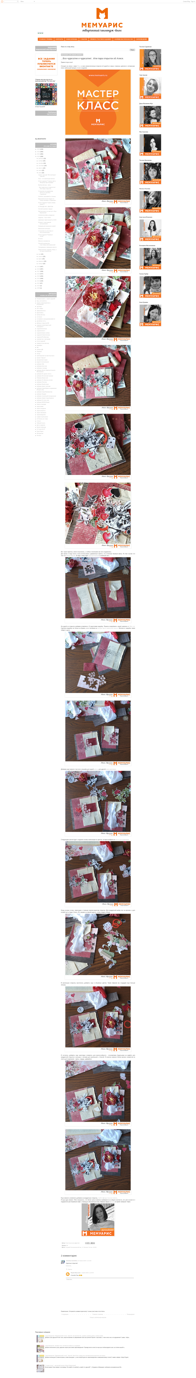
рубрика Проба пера (43, 384)
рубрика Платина (42, 382)
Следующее (64, 1314)
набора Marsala (70, 555)
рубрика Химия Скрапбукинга (45, 398)
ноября (40, 161)
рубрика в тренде (42, 368)
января (40, 263)
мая (39, 254)
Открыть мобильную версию (98, 1317)
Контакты (59, 39)
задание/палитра (42, 328)
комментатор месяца (43, 343)
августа (40, 168)
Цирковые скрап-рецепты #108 (47, 220)
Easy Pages (40, 431)
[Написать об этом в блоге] (88, 1243)
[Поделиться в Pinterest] (94, 1243)
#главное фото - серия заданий (46, 298)
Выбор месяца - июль (44, 185)
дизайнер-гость (41, 321)
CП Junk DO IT (41, 429)
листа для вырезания (122, 839)
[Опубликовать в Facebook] (92, 1243)
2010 (38, 285)
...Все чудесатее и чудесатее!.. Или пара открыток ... (47, 188)
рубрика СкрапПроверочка (44, 392)
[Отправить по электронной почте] (86, 1243)
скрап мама (40, 406)
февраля (41, 261)
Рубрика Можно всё (42, 378)
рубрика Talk (40, 364)
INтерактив (40, 433)
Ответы (70, 1269)
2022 (38, 151)
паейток (100, 1198)
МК (67, 1245)
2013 (38, 281)
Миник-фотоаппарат (44, 228)
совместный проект (42, 417)
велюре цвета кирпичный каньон (107, 628)
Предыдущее (131, 1314)
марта (40, 259)
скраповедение (41, 414)
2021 (38, 154)
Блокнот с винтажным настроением (44, 223)
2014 (38, 278)
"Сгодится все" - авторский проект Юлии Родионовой (60, 1365)
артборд (39, 306)
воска (112, 1201)
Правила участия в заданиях (100, 39)
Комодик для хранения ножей (47, 226)
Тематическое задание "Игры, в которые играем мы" (47, 250)
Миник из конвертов (44, 241)
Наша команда (71, 39)
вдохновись (40, 312)
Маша (79, 66)
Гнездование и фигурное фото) (47, 247)
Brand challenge (41, 427)
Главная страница (45, 39)
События (84, 39)
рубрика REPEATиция (43, 402)
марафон (39, 345)
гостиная (39, 317)
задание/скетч (41, 330)
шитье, (96, 769)
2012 (38, 283)
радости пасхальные (43, 362)
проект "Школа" (41, 358)
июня (40, 172)
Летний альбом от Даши (45, 209)
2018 (38, 269)
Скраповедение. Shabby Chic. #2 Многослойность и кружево (62, 1345)
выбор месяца (41, 314)
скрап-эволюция (41, 412)
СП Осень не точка (42, 419)
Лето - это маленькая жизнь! (46, 178)
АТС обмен (40, 308)
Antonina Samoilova (71, 1260)
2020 (38, 156)
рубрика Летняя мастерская (45, 376)
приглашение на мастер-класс (45, 355)
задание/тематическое (43, 335)
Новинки (39, 351)
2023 (38, 149)
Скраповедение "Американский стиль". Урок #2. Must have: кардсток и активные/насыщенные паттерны (75, 1355)
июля (40, 170)
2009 (38, 288)
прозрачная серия (42, 360)
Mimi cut (132, 626)
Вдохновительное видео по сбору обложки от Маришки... (47, 199)
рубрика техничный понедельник (46, 396)
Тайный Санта (41, 423)
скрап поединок (41, 408)
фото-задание (41, 425)
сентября (41, 165)
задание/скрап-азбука (43, 333)
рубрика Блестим (42, 366)
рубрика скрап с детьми (43, 386)
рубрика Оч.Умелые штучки (45, 380)
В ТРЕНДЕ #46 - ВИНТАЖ (45, 206)
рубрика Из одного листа (44, 374)
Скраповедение (141, 39)
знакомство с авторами (43, 339)
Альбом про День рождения (46, 215)
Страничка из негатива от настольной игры (45, 231)
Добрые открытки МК (43, 323)
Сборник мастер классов (123, 39)
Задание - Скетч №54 (44, 217)
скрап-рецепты (41, 410)
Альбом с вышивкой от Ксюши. (47, 196)
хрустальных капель (110, 1198)
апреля (40, 256)
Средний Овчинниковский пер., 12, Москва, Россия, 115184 (81, 1247)
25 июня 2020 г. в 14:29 (84, 1260)
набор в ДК (40, 349)
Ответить (68, 1266)
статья (39, 421)
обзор (38, 353)
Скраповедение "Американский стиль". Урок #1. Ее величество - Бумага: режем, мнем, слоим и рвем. (74, 1336)
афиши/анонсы (41, 310)
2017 (38, 271)
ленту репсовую (111, 769)
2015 (38, 276)
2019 (38, 266)
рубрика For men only (43, 400)
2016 (38, 274)
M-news (40, 238)
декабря (41, 158)
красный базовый (94, 555)
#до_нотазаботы (42, 301)
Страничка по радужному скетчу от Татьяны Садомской (45, 192)
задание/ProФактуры (43, 337)
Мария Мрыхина (76, 1272)
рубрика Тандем (41, 394)
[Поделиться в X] (90, 1243)
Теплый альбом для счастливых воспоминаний (46, 244)
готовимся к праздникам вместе (46, 319)
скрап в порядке (41, 404)
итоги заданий (41, 341)
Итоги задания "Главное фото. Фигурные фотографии (47, 181)
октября (40, 163)
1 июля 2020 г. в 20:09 (87, 1272)
